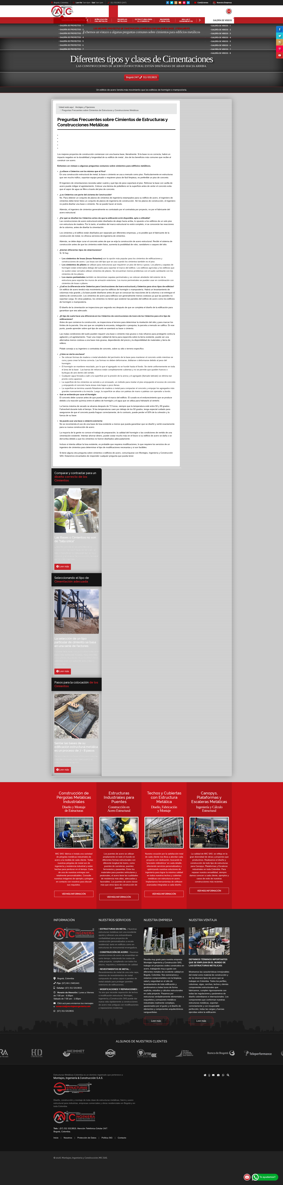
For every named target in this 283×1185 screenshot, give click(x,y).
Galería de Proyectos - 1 (72, 25)
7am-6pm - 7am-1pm (89, 3)
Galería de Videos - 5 (221, 41)
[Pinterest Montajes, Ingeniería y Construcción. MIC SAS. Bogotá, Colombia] (184, 4)
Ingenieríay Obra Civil (143, 20)
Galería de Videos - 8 (221, 53)
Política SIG (107, 1138)
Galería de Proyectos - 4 (72, 37)
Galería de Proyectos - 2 (72, 29)
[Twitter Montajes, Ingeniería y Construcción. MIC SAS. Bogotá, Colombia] (171, 4)
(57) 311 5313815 (64, 1011)
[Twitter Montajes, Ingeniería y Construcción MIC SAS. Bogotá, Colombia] (279, 36)
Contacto (122, 1138)
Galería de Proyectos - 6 (72, 45)
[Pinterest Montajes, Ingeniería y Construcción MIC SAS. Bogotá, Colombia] (279, 49)
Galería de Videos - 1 (221, 26)
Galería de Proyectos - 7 (72, 49)
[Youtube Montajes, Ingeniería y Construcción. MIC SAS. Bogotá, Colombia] (179, 4)
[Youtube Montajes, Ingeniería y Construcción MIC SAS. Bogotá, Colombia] (279, 55)
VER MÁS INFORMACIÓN (74, 894)
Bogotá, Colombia (60, 3)
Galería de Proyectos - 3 (72, 33)
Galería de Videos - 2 (221, 30)
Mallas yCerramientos (165, 20)
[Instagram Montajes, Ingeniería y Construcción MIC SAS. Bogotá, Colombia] (279, 42)
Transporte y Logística (186, 20)
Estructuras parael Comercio (122, 20)
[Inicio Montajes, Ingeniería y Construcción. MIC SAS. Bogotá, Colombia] (205, 1075)
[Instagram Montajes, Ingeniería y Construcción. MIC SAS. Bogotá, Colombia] (175, 4)
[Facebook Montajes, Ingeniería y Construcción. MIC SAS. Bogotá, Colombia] (167, 4)
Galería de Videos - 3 (221, 33)
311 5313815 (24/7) (118, 3)
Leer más (64, 566)
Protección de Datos (86, 1138)
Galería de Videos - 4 (221, 37)
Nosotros (68, 1138)
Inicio (56, 1138)
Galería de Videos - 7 (221, 49)
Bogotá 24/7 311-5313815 (141, 77)
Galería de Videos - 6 (221, 45)
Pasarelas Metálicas (101, 20)
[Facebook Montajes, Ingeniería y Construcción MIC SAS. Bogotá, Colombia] (279, 29)
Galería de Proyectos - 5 (72, 41)
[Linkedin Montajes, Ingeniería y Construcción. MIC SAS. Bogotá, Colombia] (188, 4)
